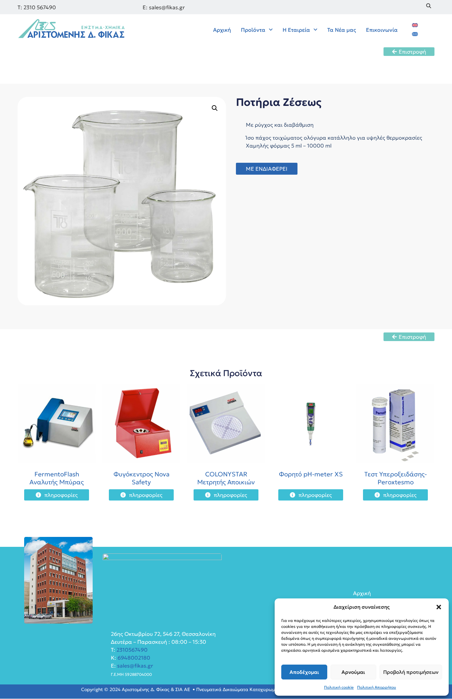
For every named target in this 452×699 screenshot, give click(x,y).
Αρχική (222, 29)
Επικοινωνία (382, 29)
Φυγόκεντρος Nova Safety (141, 478)
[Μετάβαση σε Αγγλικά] (415, 24)
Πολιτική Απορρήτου (376, 687)
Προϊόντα (253, 29)
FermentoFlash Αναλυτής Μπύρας (56, 478)
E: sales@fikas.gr (164, 7)
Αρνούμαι (353, 672)
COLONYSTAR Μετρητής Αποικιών (226, 478)
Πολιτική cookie (339, 687)
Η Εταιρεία (296, 29)
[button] (438, 607)
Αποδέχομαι (304, 672)
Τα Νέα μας (341, 29)
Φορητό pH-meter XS (311, 474)
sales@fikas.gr (135, 665)
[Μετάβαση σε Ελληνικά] (415, 33)
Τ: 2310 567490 (37, 7)
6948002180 (133, 657)
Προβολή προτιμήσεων (410, 672)
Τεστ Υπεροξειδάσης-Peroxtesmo (395, 478)
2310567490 (132, 649)
